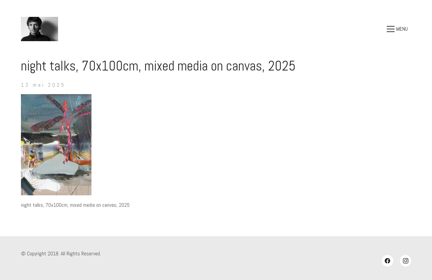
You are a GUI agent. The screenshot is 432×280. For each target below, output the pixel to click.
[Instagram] (405, 261)
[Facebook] (387, 261)
